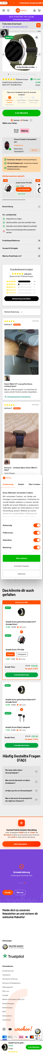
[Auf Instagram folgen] (4, 1029)
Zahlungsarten (7, 987)
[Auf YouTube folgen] (10, 1029)
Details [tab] (21, 484)
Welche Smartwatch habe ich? (17, 27)
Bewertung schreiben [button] (21, 298)
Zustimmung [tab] (8, 484)
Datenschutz (7, 1016)
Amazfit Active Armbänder (28, 31)
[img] (9, 321)
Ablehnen (22, 574)
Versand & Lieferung (9, 979)
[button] (9, 79)
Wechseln (35, 150)
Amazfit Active (18, 145)
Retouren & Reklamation (11, 983)
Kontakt (8, 892)
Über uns (20, 892)
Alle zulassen (21, 558)
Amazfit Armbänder (13, 31)
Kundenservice (8, 971)
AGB (4, 1012)
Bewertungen (7, 1008)
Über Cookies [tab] (34, 484)
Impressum (6, 1020)
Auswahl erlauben (21, 566)
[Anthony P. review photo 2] (7, 378)
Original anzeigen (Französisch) (18, 397)
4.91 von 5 (27, 274)
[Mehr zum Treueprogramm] (31, 120)
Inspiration (6, 975)
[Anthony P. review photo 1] (21, 352)
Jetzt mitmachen (20, 844)
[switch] (36, 533)
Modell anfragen (8, 1004)
